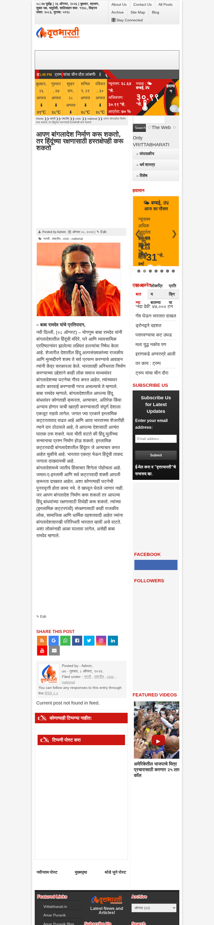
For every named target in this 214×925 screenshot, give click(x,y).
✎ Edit (101, 232)
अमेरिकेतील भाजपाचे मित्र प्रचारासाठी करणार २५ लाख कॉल (158, 769)
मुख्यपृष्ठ (81, 872)
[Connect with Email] (54, 651)
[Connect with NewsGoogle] (54, 641)
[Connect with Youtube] (42, 651)
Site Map (137, 12)
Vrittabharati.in (55, 906)
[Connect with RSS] (42, 641)
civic (110, 677)
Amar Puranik (54, 915)
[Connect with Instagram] (101, 641)
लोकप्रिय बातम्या (157, 294)
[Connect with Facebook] (77, 641)
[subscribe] (156, 454)
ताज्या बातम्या (140, 294)
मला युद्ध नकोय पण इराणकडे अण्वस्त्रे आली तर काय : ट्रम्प (155, 354)
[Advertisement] (102, 190)
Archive (117, 12)
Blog (155, 12)
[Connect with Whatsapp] (65, 641)
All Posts (165, 4)
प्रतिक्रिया (172, 294)
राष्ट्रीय (99, 677)
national (68, 682)
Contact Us (142, 4)
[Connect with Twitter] (89, 641)
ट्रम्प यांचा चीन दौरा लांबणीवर (77, 74)
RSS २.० (51, 693)
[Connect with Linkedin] (113, 641)
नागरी (87, 677)
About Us (119, 4)
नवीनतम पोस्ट (47, 872)
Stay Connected (129, 20)
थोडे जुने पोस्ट (115, 872)
